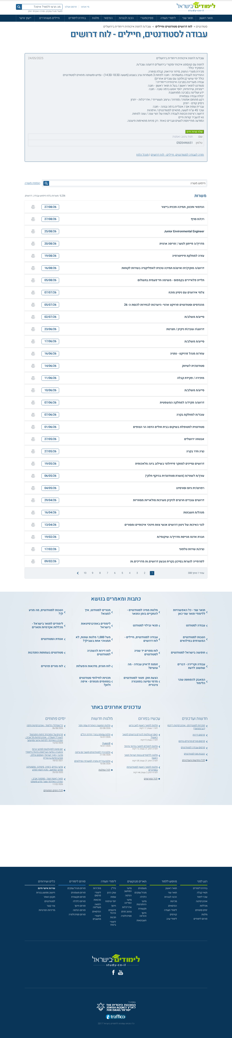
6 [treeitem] (114, 573)
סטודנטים (201, 26)
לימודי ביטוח (113, 923)
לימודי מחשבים (97, 917)
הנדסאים (172, 906)
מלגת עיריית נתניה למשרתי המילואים (92, 761)
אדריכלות (127, 907)
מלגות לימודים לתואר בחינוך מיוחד (141, 746)
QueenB (106, 743)
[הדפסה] (33, 207)
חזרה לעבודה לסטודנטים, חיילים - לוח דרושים (177, 155)
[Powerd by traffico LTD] (116, 1017)
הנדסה (128, 895)
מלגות (95, 18)
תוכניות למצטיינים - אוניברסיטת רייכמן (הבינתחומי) (186, 727)
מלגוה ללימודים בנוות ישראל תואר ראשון (141, 756)
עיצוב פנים (126, 911)
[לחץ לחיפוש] (46, 183)
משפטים (142, 888)
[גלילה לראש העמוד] (229, 1028)
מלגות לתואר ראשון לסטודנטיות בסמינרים (142, 768)
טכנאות (97, 900)
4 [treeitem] (129, 573)
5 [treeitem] (122, 573)
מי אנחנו (85, 7)
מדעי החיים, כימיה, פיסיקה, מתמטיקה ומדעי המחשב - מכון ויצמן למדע (44, 768)
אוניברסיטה (201, 901)
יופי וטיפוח (110, 901)
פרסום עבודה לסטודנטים (193, 747)
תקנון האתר (49, 897)
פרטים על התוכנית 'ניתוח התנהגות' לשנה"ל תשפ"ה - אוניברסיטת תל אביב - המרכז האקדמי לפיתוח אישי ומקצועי (44, 737)
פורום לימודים (200, 919)
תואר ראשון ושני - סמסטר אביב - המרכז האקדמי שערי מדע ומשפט (47, 780)
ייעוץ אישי (25, 18)
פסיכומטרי (146, 18)
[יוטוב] (120, 972)
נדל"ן (113, 888)
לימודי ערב (171, 919)
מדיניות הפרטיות (47, 910)
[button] (115, 207)
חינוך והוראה (142, 914)
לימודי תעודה (168, 18)
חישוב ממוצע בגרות (45, 892)
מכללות (203, 906)
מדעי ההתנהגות (141, 903)
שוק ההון (111, 892)
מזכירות (97, 888)
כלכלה (143, 897)
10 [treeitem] (85, 573)
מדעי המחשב (128, 890)
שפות (113, 897)
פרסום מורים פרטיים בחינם (192, 741)
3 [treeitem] (137, 573)
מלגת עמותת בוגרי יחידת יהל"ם (95, 734)
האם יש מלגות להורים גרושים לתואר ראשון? (140, 736)
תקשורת (142, 909)
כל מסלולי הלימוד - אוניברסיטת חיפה (45, 725)
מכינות (173, 901)
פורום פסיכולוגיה (77, 914)
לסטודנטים (49, 901)
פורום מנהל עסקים (76, 888)
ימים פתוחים (201, 910)
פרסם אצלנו (71, 7)
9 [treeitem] (92, 573)
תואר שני (187, 18)
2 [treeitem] (144, 573)
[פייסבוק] (113, 972)
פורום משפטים (78, 892)
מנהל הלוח (142, 155)
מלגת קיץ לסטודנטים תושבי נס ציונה (92, 752)
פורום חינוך (80, 906)
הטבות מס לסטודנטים (194, 754)
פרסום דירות (199, 735)
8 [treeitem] (100, 573)
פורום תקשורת (78, 897)
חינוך (113, 906)
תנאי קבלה (202, 892)
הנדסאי (108, 18)
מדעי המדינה (128, 901)
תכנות (113, 917)
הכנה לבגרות (126, 18)
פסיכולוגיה (126, 916)
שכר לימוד (202, 897)
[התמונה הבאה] (77, 573)
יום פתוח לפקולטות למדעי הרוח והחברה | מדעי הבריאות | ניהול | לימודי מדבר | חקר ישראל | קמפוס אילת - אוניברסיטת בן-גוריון (44, 753)
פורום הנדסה (79, 910)
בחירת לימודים (77, 18)
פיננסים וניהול (112, 911)
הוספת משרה (32, 183)
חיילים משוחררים (49, 18)
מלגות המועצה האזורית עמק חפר (94, 725)
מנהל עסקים (140, 892)
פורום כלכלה (79, 901)
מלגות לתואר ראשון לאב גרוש (143, 725)
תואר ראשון (206, 18)
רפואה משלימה (97, 906)
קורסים (173, 914)
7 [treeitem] (107, 573)
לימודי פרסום (98, 894)
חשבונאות (141, 920)
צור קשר (51, 906)
